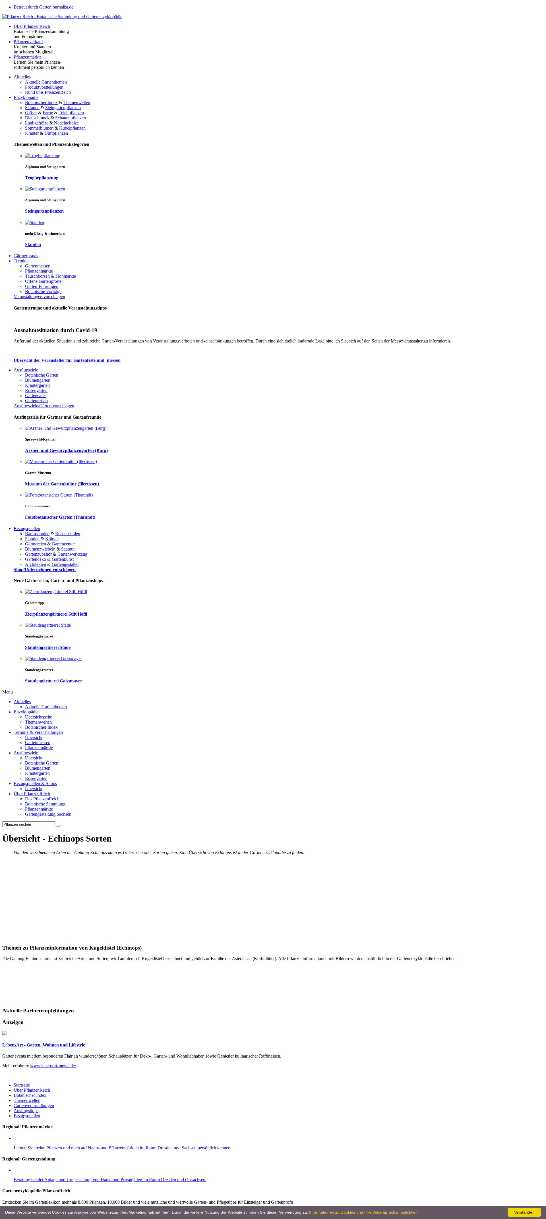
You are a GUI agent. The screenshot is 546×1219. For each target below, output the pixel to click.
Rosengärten (36, 390)
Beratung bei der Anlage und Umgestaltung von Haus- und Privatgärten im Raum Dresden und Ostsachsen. (110, 1179)
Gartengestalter (65, 564)
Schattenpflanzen (70, 117)
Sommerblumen (39, 128)
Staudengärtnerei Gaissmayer (53, 680)
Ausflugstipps (26, 1110)
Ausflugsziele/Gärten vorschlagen (44, 405)
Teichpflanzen (71, 112)
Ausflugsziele (26, 369)
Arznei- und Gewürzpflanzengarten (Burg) (66, 450)
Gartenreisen (36, 400)
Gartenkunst (63, 559)
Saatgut (68, 549)
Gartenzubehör (38, 554)
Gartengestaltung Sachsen (48, 814)
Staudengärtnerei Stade (48, 647)
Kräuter (32, 133)
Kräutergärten (37, 385)
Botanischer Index (41, 102)
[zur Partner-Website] (4, 1033)
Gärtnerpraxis (26, 255)
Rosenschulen (67, 533)
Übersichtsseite (38, 717)
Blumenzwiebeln (40, 549)
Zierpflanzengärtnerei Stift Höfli (56, 614)
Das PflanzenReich (42, 798)
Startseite (22, 1085)
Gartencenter (63, 543)
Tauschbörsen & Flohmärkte (50, 276)
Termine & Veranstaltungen (38, 732)
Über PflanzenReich (32, 26)
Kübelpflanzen (72, 128)
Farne (48, 112)
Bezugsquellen (27, 528)
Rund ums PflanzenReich (48, 92)
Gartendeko (35, 559)
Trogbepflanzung (41, 177)
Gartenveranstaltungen (34, 1105)
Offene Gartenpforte (43, 281)
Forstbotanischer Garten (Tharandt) (60, 517)
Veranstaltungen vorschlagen (39, 296)
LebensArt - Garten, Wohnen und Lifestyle (43, 1045)
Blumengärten (37, 380)
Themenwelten (76, 102)
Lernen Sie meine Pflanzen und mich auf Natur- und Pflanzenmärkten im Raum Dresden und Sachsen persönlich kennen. (122, 1147)
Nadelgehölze (66, 123)
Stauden (32, 107)
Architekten (35, 564)
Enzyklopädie (26, 97)
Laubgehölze (36, 123)
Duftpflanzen (56, 133)
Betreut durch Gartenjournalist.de (43, 7)
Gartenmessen (37, 265)
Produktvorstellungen (44, 87)
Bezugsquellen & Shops (35, 783)
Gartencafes (35, 395)
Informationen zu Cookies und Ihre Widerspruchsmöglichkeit (363, 1212)
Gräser (31, 112)
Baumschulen (37, 533)
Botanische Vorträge (43, 291)
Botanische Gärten (41, 375)
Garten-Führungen (41, 286)
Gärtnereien (35, 543)
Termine (21, 260)
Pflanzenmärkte (28, 57)
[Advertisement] (273, 899)
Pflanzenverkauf (28, 41)
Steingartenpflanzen (63, 107)
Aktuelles (22, 76)
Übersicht (33, 737)
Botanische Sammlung (45, 803)
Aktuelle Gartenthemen (46, 82)
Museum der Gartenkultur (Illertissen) (62, 483)
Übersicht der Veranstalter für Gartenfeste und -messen (67, 360)
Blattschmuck (37, 117)
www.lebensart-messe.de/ (53, 1065)
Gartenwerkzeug (72, 554)
